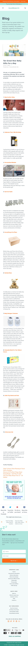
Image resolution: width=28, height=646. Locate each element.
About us (14, 593)
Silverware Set (9, 432)
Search (14, 571)
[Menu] (3, 8)
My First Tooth (8, 191)
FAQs (14, 598)
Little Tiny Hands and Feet (12, 395)
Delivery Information (14, 575)
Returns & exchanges (14, 576)
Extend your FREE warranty (14, 578)
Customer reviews (14, 596)
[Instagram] (16, 622)
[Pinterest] (14, 622)
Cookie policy (14, 580)
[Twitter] (11, 622)
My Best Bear (8, 272)
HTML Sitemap (14, 585)
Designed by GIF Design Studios (14, 642)
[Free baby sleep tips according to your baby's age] (14, 480)
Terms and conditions (14, 583)
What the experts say (14, 595)
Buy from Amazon (14, 608)
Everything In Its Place (11, 232)
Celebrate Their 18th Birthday (13, 132)
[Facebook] (8, 622)
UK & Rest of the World (14, 609)
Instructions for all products (14, 573)
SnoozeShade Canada (14, 611)
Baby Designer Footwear (11, 313)
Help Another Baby (9, 97)
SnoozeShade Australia (14, 613)
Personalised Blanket (10, 162)
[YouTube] (19, 622)
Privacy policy (14, 582)
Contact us (14, 600)
